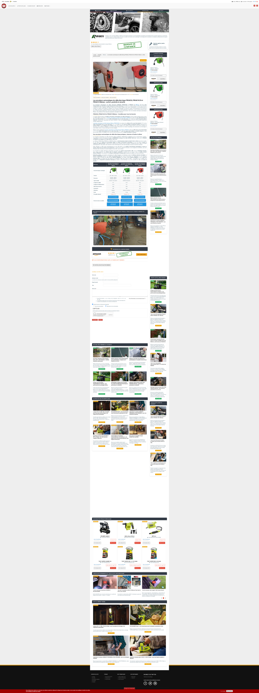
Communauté (107, 681)
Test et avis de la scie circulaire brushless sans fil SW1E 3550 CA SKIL (157, 441)
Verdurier (133, 680)
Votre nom (94, 275)
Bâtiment (98, 10)
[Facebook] (253, 1)
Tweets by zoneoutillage (148, 679)
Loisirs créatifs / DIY (122, 678)
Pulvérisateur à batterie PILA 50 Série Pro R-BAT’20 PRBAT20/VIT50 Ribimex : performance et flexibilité (158, 340)
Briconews (133, 678)
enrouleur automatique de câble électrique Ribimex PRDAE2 (118, 117)
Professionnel (107, 680)
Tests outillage (22, 5)
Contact (93, 678)
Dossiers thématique (122, 680)
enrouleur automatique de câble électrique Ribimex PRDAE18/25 (106, 123)
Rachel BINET (97, 94)
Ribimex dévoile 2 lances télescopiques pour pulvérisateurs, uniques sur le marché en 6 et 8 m (157, 199)
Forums (47, 5)
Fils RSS (93, 680)
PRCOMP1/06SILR (105, 536)
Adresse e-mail (95, 278)
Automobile (130, 10)
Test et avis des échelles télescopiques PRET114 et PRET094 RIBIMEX (158, 364)
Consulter (98, 542)
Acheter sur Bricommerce (113, 204)
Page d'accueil (95, 282)
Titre (93, 285)
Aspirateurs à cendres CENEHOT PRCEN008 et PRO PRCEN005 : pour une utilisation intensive (158, 222)
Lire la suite (158, 161)
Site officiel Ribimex (96, 46)
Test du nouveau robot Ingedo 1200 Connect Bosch (104, 590)
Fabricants (40, 5)
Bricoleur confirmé (105, 97)
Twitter (150, 685)
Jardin (161, 10)
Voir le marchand (141, 254)
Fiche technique (154, 96)
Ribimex (137, 104)
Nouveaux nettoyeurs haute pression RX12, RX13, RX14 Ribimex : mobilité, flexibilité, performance (158, 151)
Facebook (145, 685)
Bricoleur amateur (97, 97)
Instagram (155, 685)
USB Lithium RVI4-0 (129, 536)
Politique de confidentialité (129, 688)
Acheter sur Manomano (113, 200)
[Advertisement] (120, 332)
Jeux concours (121, 681)
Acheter (113, 542)
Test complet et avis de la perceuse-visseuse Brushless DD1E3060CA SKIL (158, 464)
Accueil (94, 54)
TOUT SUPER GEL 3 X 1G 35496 (129, 561)
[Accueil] (3, 6)
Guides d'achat (31, 5)
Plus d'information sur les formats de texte (136, 298)
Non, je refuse (229, 691)
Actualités (12, 5)
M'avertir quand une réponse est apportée (101, 304)
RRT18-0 (154, 536)
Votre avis (94, 288)
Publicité (93, 684)
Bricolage (145, 10)
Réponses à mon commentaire (112, 306)
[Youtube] (257, 1)
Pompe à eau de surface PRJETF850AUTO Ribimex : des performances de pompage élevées (157, 291)
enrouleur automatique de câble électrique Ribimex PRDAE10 (117, 129)
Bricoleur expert (113, 97)
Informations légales (95, 681)
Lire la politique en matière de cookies (33, 691)
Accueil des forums (108, 678)
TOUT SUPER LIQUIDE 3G (105, 561)
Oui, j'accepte (223, 691)
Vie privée (94, 682)
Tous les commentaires (99, 306)
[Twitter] (255, 1)
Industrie (114, 10)
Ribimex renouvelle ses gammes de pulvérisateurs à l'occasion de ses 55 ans (158, 175)
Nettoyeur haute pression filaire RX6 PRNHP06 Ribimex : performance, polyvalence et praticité (158, 388)
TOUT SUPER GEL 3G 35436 (154, 561)
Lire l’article (101, 368)
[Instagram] (256, 1)
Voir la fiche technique (157, 75)
